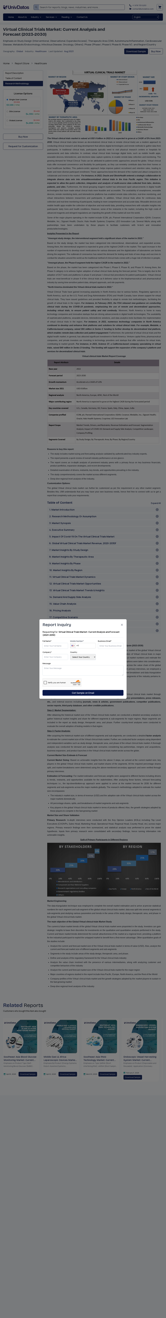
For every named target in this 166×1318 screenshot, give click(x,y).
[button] (72, 645)
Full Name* (47, 641)
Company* (47, 652)
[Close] (121, 624)
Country (73, 652)
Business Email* (105, 641)
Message (47, 663)
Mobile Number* (77, 641)
